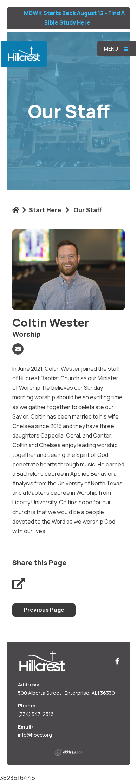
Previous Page (44, 610)
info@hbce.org (35, 734)
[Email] (18, 349)
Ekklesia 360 (68, 752)
